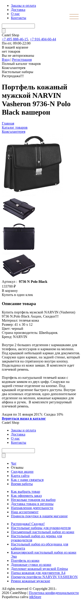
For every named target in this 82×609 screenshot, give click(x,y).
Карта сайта (20, 476)
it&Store (35, 597)
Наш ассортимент (24, 512)
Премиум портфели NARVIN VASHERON (44, 577)
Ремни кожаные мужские (30, 581)
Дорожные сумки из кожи (31, 565)
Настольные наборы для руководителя (41, 528)
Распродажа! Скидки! (28, 524)
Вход (6, 60)
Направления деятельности (32, 508)
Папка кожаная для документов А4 (38, 573)
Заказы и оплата (23, 5)
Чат (13, 463)
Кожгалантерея (13, 131)
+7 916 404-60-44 (43, 39)
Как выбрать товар (25, 491)
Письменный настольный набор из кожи (42, 532)
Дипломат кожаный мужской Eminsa (39, 569)
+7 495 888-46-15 (15, 39)
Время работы (22, 484)
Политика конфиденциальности (54, 593)
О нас (15, 14)
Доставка (18, 10)
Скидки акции (22, 471)
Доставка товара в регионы (32, 504)
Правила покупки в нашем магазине (39, 516)
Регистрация (22, 60)
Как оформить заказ (26, 496)
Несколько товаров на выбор (33, 500)
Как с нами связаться (27, 480)
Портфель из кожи (25, 560)
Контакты (18, 18)
